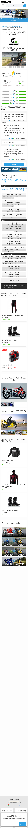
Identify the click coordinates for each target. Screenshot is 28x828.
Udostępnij (4, 67)
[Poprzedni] (4, 392)
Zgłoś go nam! (10, 287)
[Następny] (24, 392)
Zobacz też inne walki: (11, 523)
